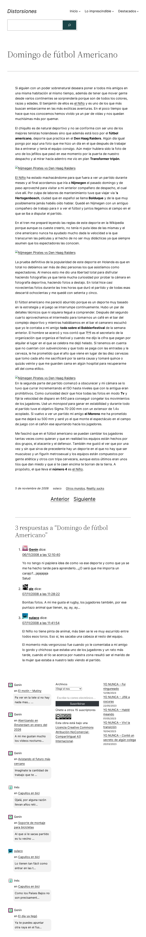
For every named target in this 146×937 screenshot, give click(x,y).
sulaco (34, 618)
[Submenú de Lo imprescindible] (113, 11)
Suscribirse (77, 703)
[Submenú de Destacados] (138, 11)
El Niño (20, 177)
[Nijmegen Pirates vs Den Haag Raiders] (45, 168)
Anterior (60, 499)
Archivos (61, 684)
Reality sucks (95, 488)
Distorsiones (22, 11)
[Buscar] (69, 25)
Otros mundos (75, 488)
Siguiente (84, 499)
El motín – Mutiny (29, 690)
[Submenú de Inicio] (80, 11)
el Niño (79, 103)
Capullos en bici (29, 793)
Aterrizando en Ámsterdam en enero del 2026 (30, 725)
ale (31, 589)
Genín (33, 549)
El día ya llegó (27, 916)
